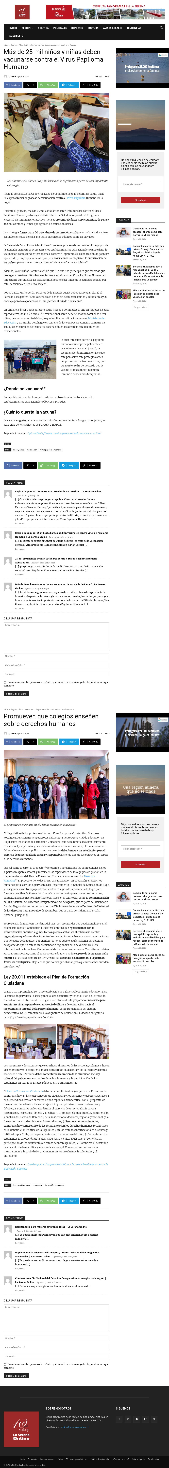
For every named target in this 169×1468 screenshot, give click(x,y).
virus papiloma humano (50, 449)
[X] (154, 1419)
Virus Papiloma (76, 198)
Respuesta (19, 523)
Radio (60, 1459)
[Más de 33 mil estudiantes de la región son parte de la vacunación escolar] (123, 294)
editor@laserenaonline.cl (74, 1427)
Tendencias (134, 27)
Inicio (13, 27)
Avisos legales (112, 27)
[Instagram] (128, 1419)
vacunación (32, 449)
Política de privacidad (100, 1459)
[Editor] (6, 76)
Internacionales (47, 1459)
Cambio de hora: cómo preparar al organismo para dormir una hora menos (148, 231)
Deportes (77, 27)
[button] (161, 28)
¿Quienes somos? (121, 1459)
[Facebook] (119, 1419)
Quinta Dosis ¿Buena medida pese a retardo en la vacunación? (64, 433)
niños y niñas (18, 449)
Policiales (60, 27)
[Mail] (136, 1419)
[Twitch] (145, 1419)
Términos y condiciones (76, 1459)
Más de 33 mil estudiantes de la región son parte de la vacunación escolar (149, 293)
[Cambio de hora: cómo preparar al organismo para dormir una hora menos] (123, 232)
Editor (13, 76)
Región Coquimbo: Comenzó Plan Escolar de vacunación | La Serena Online (58, 491)
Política (43, 27)
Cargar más (139, 307)
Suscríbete (16, 35)
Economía (32, 1459)
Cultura (93, 27)
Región (26, 27)
